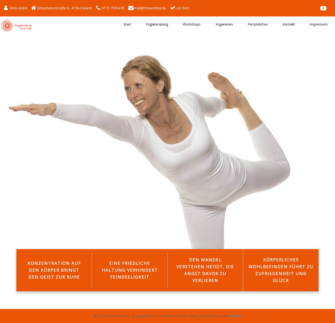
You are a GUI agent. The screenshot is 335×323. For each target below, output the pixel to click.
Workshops (192, 24)
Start (127, 24)
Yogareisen (224, 24)
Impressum (319, 24)
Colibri (235, 316)
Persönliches (258, 24)
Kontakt (289, 24)
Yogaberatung (157, 24)
